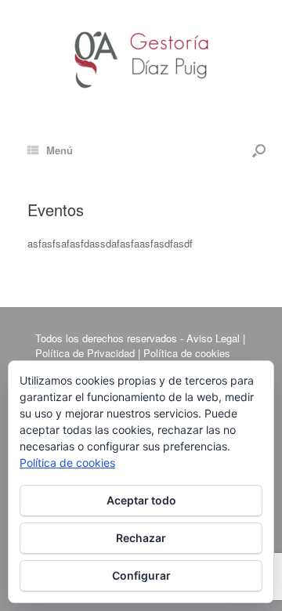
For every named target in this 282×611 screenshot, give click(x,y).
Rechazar (141, 537)
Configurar (141, 575)
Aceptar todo (141, 500)
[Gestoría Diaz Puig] (141, 52)
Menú (59, 150)
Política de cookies (67, 462)
